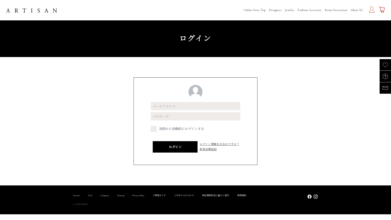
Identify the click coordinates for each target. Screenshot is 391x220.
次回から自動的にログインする (181, 128)
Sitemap (120, 195)
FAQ (90, 195)
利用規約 (241, 195)
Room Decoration (336, 10)
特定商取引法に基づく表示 (215, 195)
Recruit (76, 195)
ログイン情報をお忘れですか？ (219, 144)
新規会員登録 (208, 149)
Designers (275, 10)
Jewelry (289, 10)
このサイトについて (184, 195)
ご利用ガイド (159, 195)
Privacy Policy (138, 195)
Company (104, 195)
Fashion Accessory (310, 10)
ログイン (175, 146)
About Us (356, 10)
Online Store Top (255, 10)
